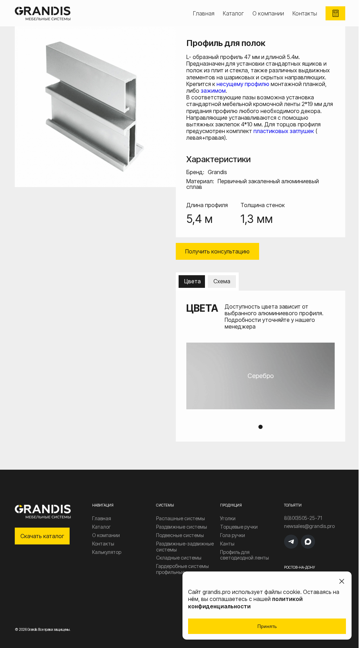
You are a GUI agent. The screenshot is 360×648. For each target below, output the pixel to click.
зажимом (213, 90)
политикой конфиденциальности (245, 602)
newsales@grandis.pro (309, 526)
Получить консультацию (217, 251)
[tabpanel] (260, 376)
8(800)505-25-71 (303, 518)
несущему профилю (243, 83)
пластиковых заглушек (283, 130)
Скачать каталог (42, 536)
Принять (267, 626)
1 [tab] (260, 427)
